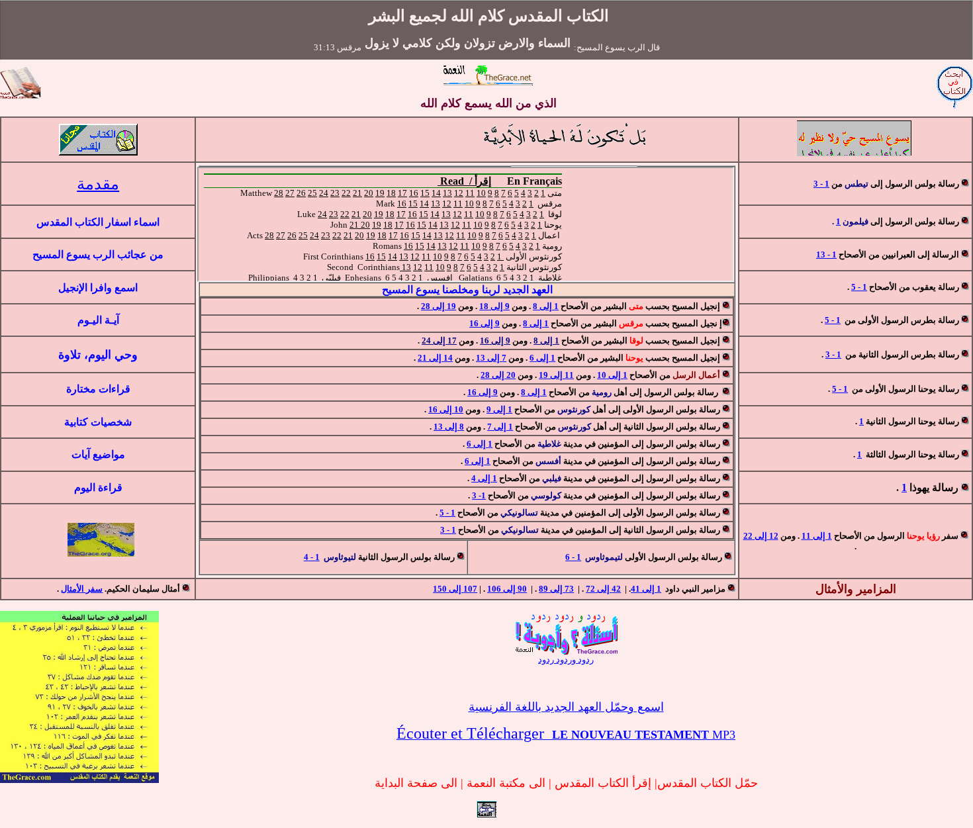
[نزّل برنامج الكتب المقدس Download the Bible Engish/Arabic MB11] (98, 153)
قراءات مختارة (98, 388)
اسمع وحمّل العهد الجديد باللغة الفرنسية (566, 706)
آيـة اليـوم (98, 320)
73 (556, 589)
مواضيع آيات (98, 454)
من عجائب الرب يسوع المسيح (97, 254)
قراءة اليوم (98, 487)
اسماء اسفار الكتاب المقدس (98, 222)
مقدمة (98, 184)
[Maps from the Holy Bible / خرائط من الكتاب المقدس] (101, 553)
